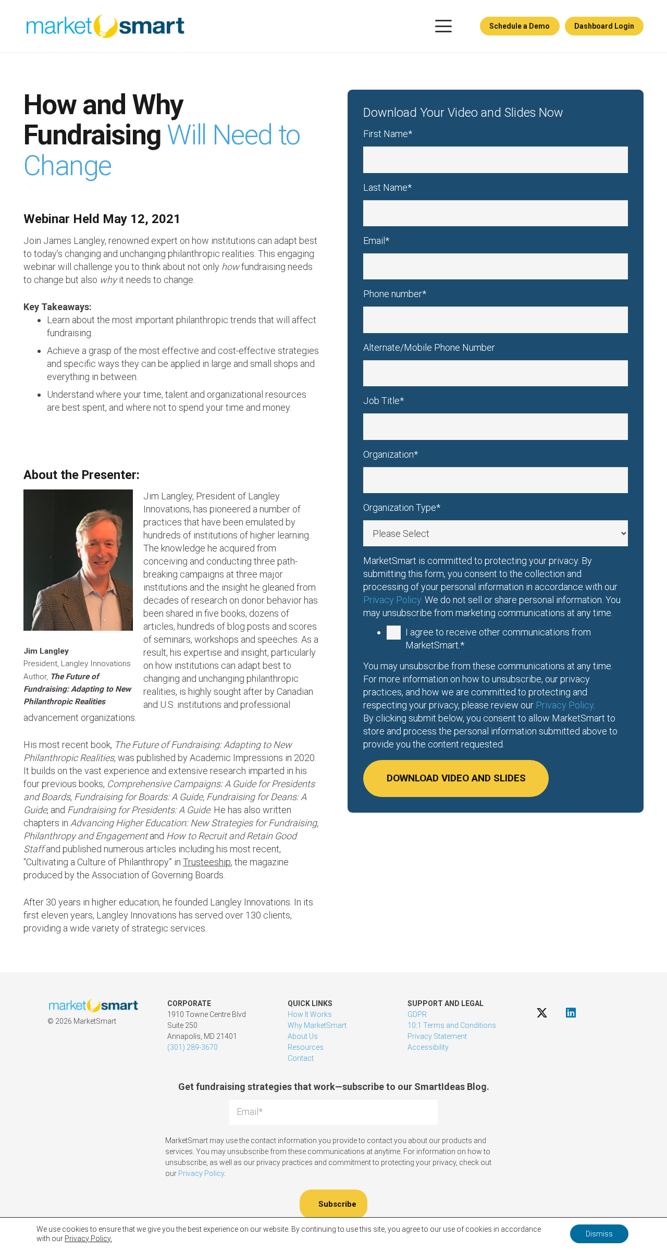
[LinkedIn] (571, 1012)
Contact (301, 1058)
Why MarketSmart (317, 1025)
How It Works (310, 1014)
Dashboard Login (604, 26)
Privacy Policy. (393, 599)
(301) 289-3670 (192, 1047)
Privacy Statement (437, 1036)
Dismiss (599, 1234)
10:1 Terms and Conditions (451, 1025)
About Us (303, 1036)
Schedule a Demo (519, 26)
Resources (306, 1047)
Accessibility (428, 1047)
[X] (542, 1012)
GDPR (417, 1014)
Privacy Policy (565, 705)
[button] (443, 26)
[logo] (105, 26)
